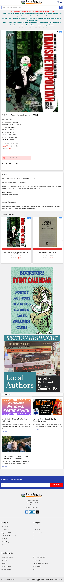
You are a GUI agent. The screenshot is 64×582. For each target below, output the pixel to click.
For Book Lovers (38, 539)
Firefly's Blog (5, 542)
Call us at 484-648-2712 (32, 507)
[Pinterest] (17, 163)
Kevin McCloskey (6, 566)
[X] (37, 512)
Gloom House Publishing (39, 557)
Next (62, 240)
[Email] (6, 163)
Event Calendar (6, 530)
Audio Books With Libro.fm (9, 536)
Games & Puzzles (38, 533)
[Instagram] (30, 512)
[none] (32, 71)
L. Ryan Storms (37, 566)
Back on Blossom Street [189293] (47, 252)
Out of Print (5, 560)
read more (4, 431)
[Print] (10, 163)
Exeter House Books (7, 557)
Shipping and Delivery (7, 533)
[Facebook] (3, 163)
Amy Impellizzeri (6, 569)
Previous (2, 240)
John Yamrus (36, 560)
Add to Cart (16, 249)
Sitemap (4, 545)
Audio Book (37, 530)
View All (35, 569)
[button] (32, 300)
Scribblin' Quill (5, 563)
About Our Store (6, 527)
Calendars (36, 536)
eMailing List (5, 539)
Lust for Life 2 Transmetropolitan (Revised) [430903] (16, 252)
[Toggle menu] (2, 2)
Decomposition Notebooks (40, 563)
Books (35, 527)
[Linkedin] (13, 163)
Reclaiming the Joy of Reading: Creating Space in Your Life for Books (16, 457)
